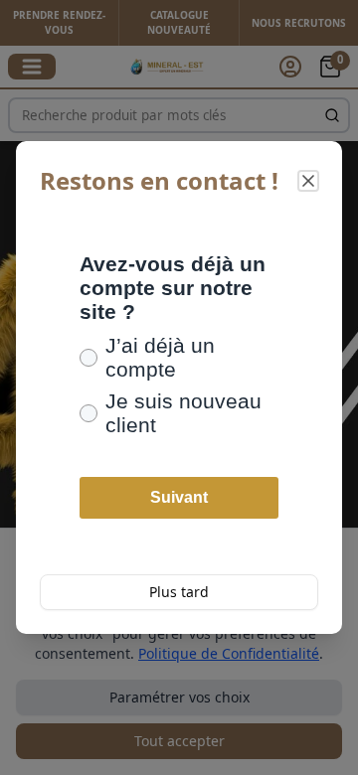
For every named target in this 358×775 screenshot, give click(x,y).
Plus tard (179, 591)
